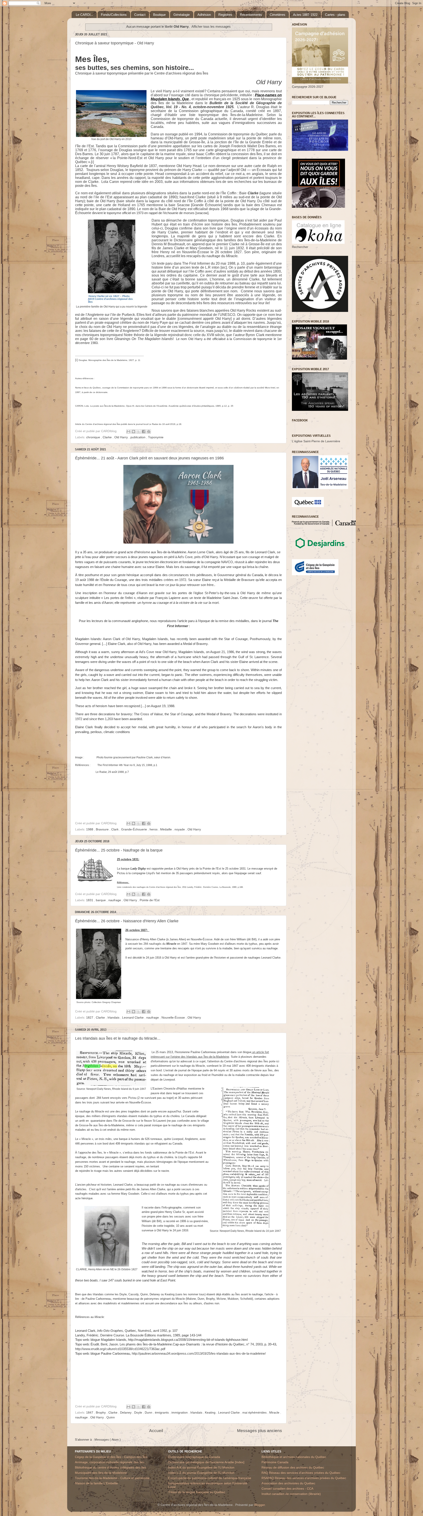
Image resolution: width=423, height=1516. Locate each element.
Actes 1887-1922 (305, 14)
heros (154, 829)
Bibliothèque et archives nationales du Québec (294, 1457)
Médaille (166, 829)
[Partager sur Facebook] (143, 431)
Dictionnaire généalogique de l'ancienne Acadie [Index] (206, 1462)
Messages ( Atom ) (108, 1439)
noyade (180, 829)
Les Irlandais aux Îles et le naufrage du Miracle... (117, 1038)
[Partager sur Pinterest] (149, 431)
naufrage (115, 900)
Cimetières (277, 14)
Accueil (156, 1430)
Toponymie (155, 437)
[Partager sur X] (138, 431)
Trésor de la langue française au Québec (196, 1492)
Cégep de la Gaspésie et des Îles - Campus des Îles (111, 1457)
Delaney (126, 1412)
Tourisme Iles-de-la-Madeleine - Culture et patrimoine (112, 1478)
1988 (90, 829)
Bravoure (102, 829)
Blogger (259, 1505)
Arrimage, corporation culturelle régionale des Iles (109, 1462)
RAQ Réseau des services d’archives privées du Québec (301, 1472)
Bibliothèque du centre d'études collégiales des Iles (110, 1467)
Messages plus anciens (259, 1430)
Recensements (251, 14)
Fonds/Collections (114, 14)
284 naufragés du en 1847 (165, 943)
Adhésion (204, 14)
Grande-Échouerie (134, 829)
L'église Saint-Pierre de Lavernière (316, 441)
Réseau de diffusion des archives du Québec (293, 1467)
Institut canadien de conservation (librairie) (291, 1494)
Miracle (274, 1412)
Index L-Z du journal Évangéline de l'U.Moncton (201, 1472)
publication (138, 437)
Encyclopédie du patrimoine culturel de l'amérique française (209, 1478)
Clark (115, 829)
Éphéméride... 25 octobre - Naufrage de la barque (119, 850)
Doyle (138, 1412)
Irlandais (114, 1017)
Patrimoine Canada (275, 1462)
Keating (210, 1412)
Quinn (110, 1417)
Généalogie (181, 14)
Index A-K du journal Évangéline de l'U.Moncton (201, 1467)
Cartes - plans (335, 14)
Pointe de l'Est (150, 900)
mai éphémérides (254, 1412)
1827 (90, 1017)
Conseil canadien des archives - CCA (287, 1488)
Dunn (149, 1412)
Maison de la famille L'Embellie (96, 1483)
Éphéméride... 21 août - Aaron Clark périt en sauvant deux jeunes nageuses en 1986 (149, 458)
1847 (90, 1412)
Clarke (108, 437)
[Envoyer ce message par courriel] (128, 431)
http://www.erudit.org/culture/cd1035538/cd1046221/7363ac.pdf (120, 1349)
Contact (139, 14)
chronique (93, 437)
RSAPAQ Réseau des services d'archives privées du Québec (304, 1478)
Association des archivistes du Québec (288, 1483)
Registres (225, 14)
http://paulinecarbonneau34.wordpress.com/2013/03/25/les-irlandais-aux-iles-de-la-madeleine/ (199, 1353)
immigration (180, 1412)
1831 (90, 900)
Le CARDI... (84, 14)
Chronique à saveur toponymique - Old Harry (114, 43)
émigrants (162, 1412)
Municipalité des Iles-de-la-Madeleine (101, 1472)
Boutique (159, 14)
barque (101, 900)
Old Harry (121, 437)
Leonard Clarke (133, 1017)
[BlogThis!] (133, 431)
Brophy (101, 1412)
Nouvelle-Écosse (173, 1017)
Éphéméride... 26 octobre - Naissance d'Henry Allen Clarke (126, 921)
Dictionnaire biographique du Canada (194, 1457)
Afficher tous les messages (211, 26)
